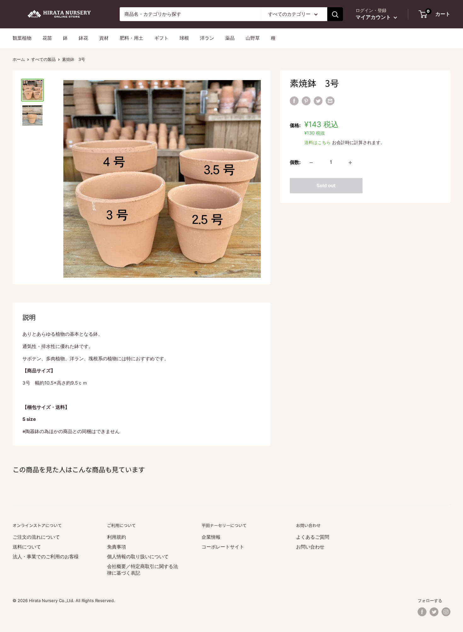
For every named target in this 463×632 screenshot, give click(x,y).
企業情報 (211, 537)
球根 (184, 38)
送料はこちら (317, 142)
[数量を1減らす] (311, 162)
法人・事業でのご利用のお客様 (46, 557)
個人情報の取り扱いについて (138, 557)
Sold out (326, 186)
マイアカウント (374, 17)
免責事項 (116, 547)
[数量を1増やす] (350, 162)
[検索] (335, 14)
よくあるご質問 (312, 537)
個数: (295, 162)
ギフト (161, 38)
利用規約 (116, 537)
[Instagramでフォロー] (446, 611)
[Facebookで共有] (294, 100)
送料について (27, 547)
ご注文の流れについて (36, 537)
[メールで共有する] (330, 100)
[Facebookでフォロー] (422, 611)
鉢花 (83, 38)
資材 (104, 38)
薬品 (230, 38)
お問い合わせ (310, 547)
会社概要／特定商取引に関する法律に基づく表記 (142, 569)
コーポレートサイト (223, 547)
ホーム (19, 59)
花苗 (47, 38)
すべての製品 (43, 59)
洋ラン (207, 38)
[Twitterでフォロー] (434, 611)
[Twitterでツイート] (318, 100)
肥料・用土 (131, 38)
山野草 (253, 38)
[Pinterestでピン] (306, 100)
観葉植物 (22, 38)
